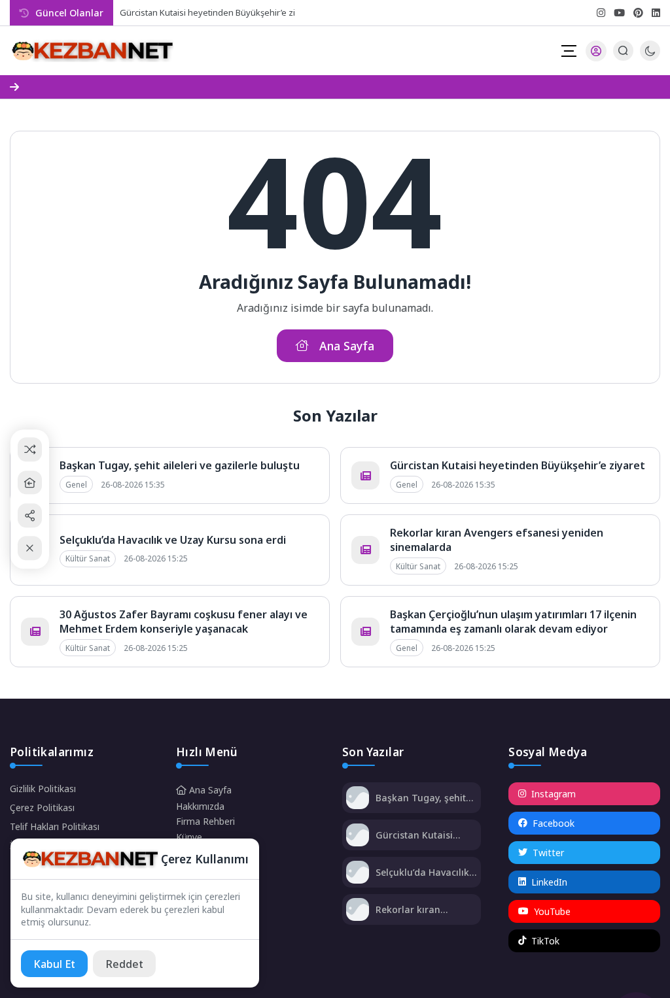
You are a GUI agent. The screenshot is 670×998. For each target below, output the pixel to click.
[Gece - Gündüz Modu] (650, 57)
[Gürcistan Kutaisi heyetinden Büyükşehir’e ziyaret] (357, 836)
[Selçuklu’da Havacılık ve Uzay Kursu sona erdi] (357, 873)
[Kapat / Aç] (30, 549)
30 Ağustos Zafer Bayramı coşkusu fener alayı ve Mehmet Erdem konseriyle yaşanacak (184, 621)
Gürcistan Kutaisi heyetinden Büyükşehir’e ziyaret (217, 12)
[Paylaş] (30, 515)
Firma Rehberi (205, 821)
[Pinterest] (638, 13)
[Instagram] (601, 13)
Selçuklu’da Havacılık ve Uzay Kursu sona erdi (173, 540)
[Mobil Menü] (568, 51)
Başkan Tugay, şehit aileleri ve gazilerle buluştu (180, 465)
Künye (189, 837)
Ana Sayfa (209, 790)
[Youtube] (619, 13)
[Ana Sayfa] (30, 483)
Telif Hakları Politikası (54, 826)
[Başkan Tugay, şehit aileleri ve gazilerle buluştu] (357, 799)
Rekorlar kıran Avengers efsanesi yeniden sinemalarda (423, 909)
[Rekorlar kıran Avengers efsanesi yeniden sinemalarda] (357, 910)
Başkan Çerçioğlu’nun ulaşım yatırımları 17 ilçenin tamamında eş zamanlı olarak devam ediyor (513, 621)
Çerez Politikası (42, 807)
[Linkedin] (656, 13)
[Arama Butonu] (623, 51)
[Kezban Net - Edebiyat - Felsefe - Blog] (91, 51)
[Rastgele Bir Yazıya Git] (30, 450)
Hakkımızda (200, 806)
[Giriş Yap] (596, 51)
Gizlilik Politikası (43, 788)
